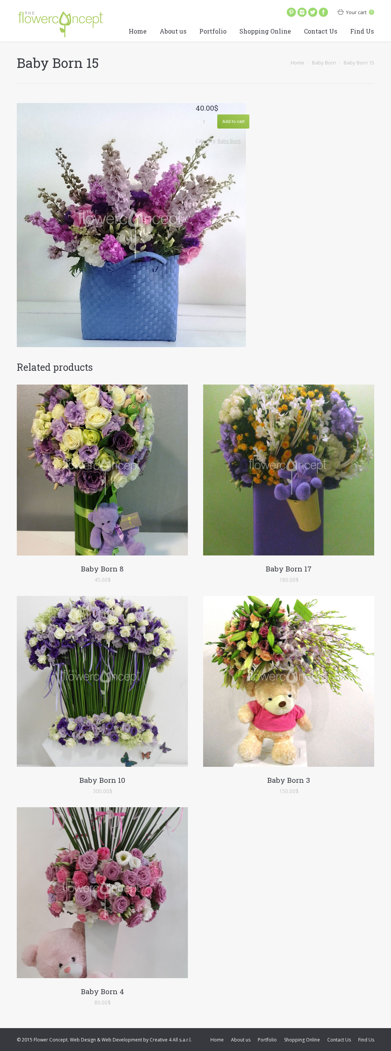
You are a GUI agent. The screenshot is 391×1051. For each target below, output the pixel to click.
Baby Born (324, 62)
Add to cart (233, 121)
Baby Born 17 (289, 568)
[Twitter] (312, 12)
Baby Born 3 (288, 780)
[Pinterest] (291, 12)
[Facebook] (323, 12)
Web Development (122, 1040)
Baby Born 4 (102, 991)
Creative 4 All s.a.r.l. (171, 1040)
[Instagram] (302, 12)
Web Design (83, 1040)
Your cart (359, 12)
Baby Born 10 (102, 780)
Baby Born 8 (102, 568)
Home (297, 62)
